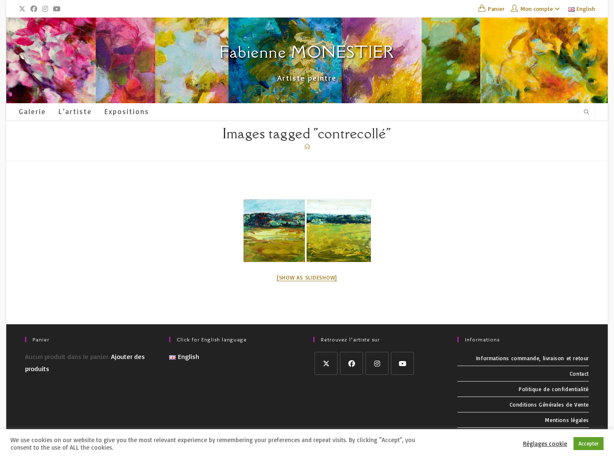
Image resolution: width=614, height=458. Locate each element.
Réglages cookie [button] (545, 444)
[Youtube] (402, 363)
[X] (326, 363)
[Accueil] (307, 146)
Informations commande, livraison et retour (532, 358)
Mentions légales (567, 420)
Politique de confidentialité (554, 389)
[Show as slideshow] (307, 277)
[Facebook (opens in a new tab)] (34, 9)
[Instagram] (376, 363)
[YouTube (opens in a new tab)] (57, 9)
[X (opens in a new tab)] (23, 9)
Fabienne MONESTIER (307, 51)
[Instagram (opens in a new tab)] (45, 9)
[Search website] (586, 112)
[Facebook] (351, 363)
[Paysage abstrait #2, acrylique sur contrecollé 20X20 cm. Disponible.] (274, 230)
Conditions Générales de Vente (549, 404)
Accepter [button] (588, 443)
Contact (579, 373)
